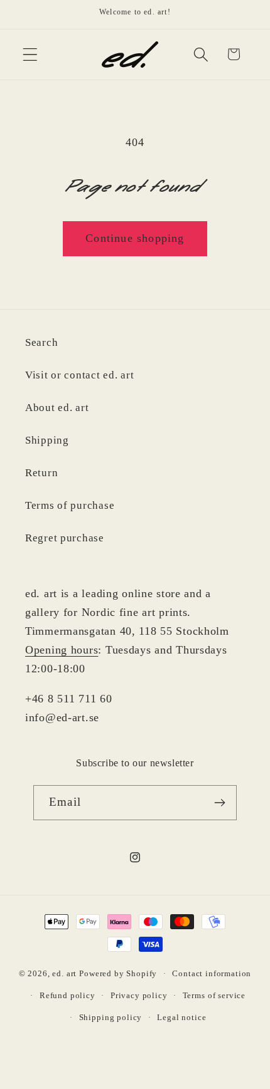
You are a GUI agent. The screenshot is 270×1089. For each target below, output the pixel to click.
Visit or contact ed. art (79, 375)
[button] (30, 54)
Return (41, 473)
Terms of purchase (69, 505)
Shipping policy (111, 1017)
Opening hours (61, 650)
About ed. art (57, 408)
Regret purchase (64, 538)
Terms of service (214, 995)
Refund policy (67, 995)
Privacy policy (139, 995)
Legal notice (181, 1017)
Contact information (211, 973)
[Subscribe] (219, 802)
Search (41, 342)
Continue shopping (134, 238)
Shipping (47, 440)
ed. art (64, 973)
